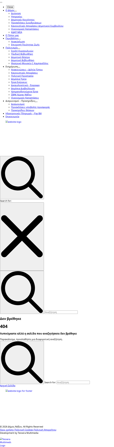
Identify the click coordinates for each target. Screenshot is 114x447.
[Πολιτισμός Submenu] (19, 48)
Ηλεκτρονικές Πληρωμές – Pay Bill (24, 113)
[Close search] (22, 236)
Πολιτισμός (12, 47)
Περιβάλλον (12, 38)
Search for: (6, 200)
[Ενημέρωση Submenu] (19, 67)
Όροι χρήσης (7, 429)
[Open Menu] (1, 2)
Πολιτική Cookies (24, 429)
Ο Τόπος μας (12, 35)
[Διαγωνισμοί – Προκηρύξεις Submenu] (36, 101)
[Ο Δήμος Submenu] (15, 11)
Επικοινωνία (12, 116)
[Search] (22, 362)
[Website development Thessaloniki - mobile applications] (5, 442)
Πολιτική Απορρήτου (45, 429)
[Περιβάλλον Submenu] (19, 39)
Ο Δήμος (10, 10)
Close (10, 7)
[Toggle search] (22, 177)
